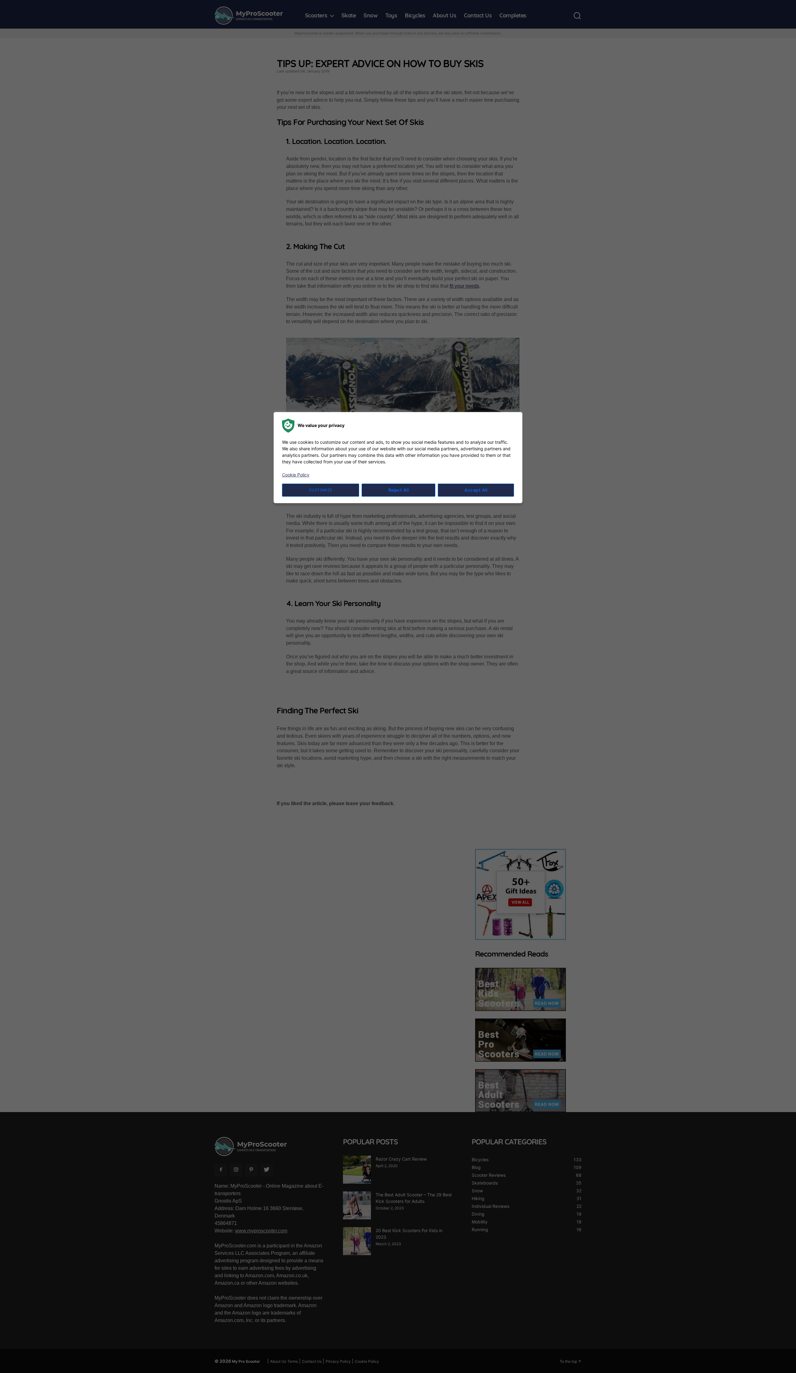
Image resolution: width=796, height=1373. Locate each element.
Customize (320, 490)
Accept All (476, 490)
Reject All (398, 490)
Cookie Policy (295, 474)
